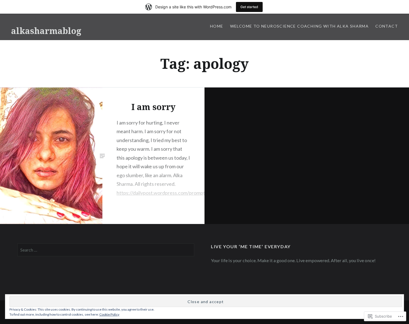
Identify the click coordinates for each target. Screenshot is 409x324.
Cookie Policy (109, 314)
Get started (249, 7)
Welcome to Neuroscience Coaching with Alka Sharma (299, 26)
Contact (386, 26)
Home (216, 26)
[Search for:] (105, 249)
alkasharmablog (46, 30)
